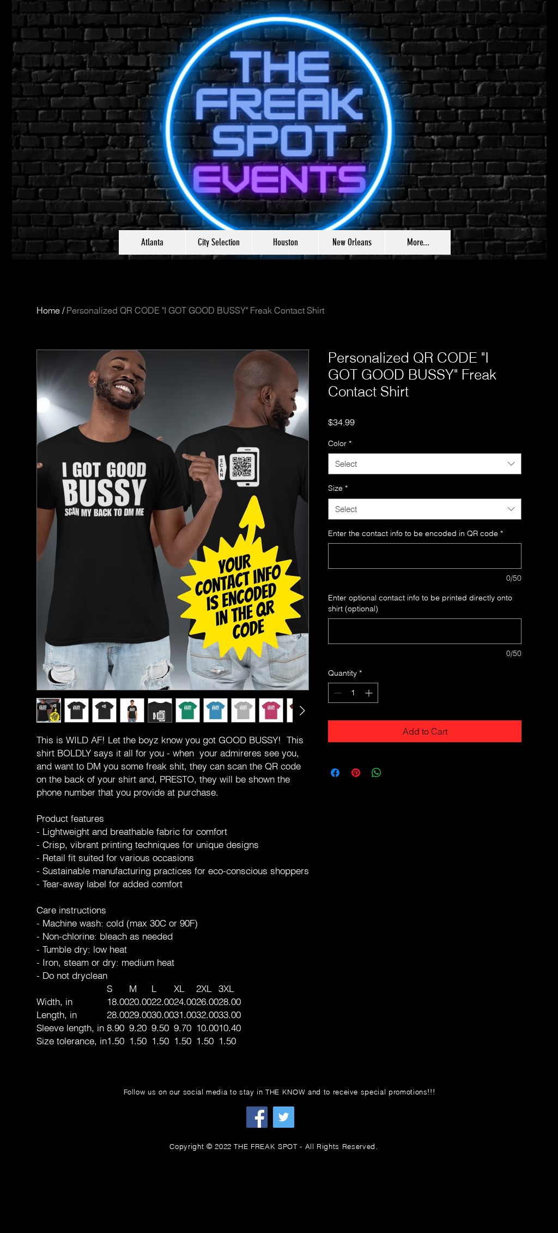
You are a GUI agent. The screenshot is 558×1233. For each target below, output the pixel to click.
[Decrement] (336, 692)
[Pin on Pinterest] (355, 772)
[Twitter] (283, 1117)
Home (48, 310)
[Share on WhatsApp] (376, 772)
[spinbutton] (353, 692)
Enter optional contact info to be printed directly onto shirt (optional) (420, 603)
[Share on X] (397, 772)
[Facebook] (257, 1117)
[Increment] (370, 692)
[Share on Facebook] (335, 772)
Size (338, 488)
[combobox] (424, 463)
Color (339, 443)
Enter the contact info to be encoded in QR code (415, 533)
